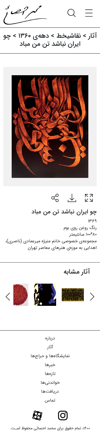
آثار (50, 347)
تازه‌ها (50, 373)
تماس (50, 400)
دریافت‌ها (50, 391)
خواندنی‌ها (50, 382)
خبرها (50, 364)
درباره (50, 338)
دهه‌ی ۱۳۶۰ (33, 36)
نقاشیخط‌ (68, 36)
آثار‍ (92, 36)
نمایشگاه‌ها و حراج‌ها (50, 355)
